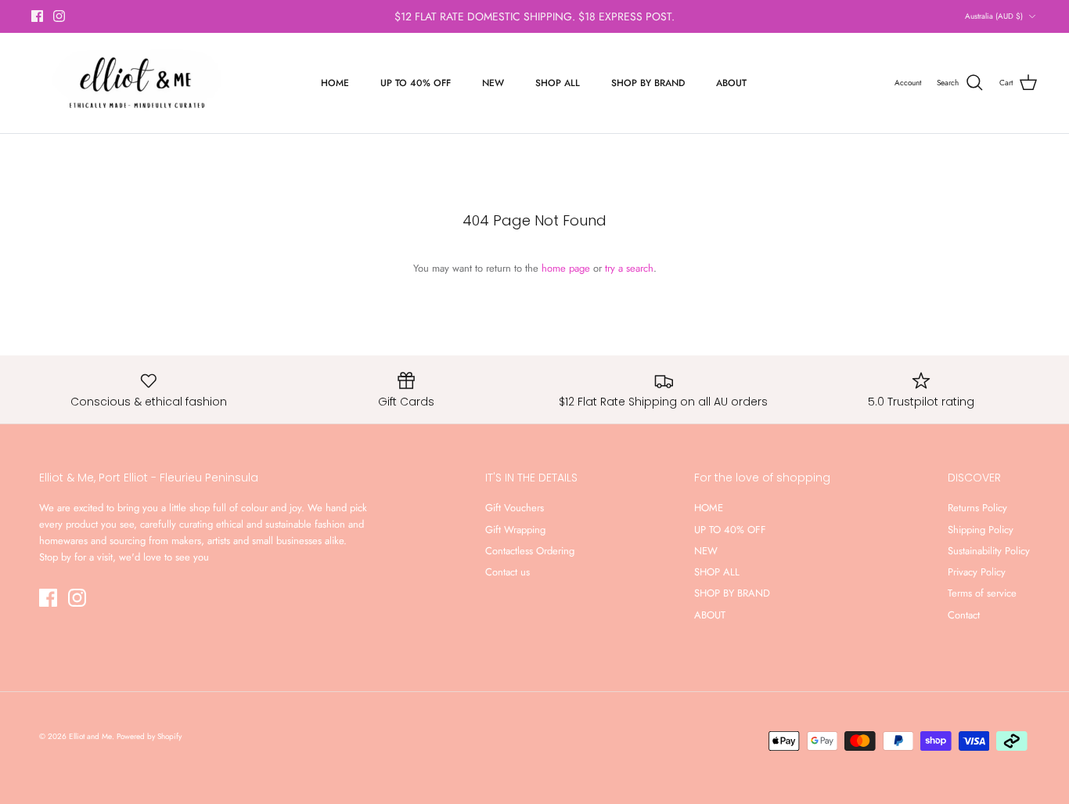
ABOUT (731, 83)
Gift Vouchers (514, 507)
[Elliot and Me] (135, 83)
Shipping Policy (980, 529)
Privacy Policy (977, 571)
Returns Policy (977, 507)
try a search (629, 268)
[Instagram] (59, 16)
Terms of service (982, 593)
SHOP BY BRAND (648, 83)
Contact (964, 615)
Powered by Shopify (149, 736)
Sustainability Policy (989, 550)
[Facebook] (37, 16)
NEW (493, 83)
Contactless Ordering (529, 550)
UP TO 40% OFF (415, 83)
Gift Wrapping (515, 529)
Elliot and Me (90, 736)
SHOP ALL (557, 83)
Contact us (507, 571)
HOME (335, 83)
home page (566, 268)
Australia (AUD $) (994, 16)
